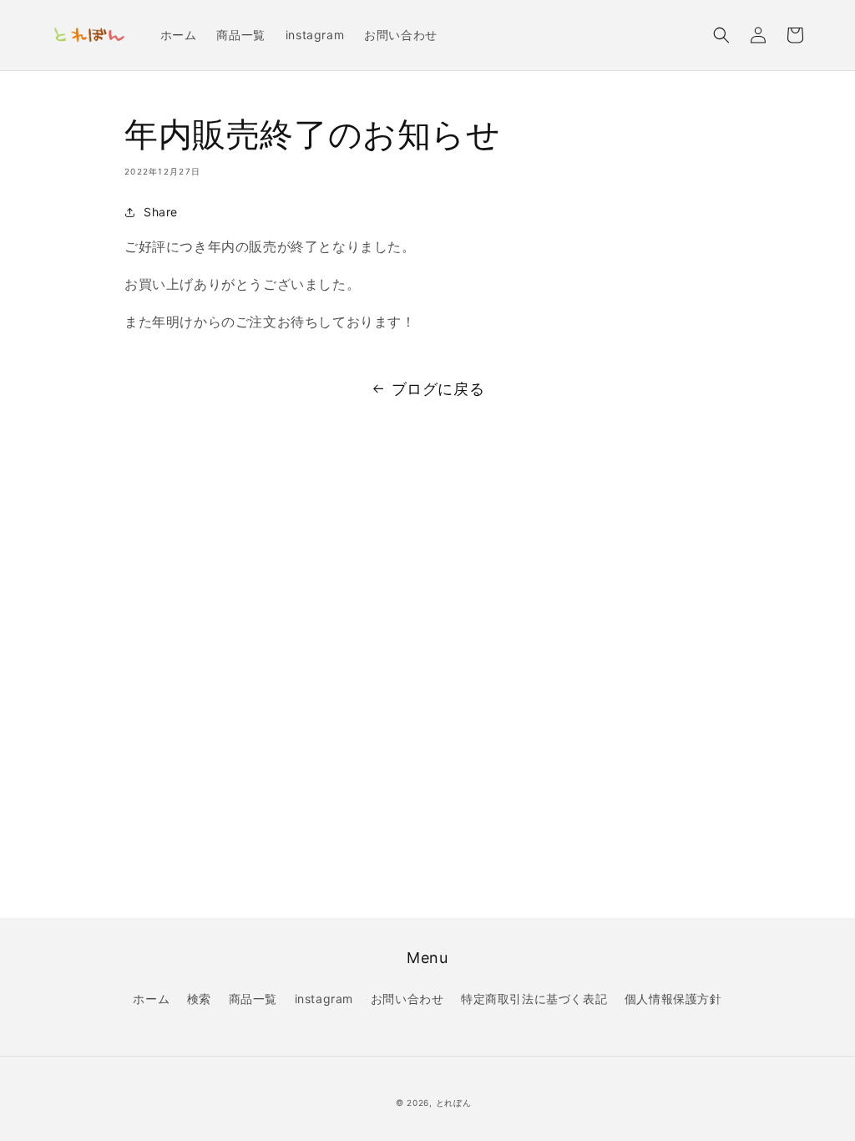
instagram (324, 998)
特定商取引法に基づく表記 (534, 998)
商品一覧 (253, 998)
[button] (721, 35)
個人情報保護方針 (673, 998)
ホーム (151, 998)
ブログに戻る (438, 389)
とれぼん (454, 1103)
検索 (199, 998)
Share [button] (161, 212)
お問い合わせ (407, 998)
